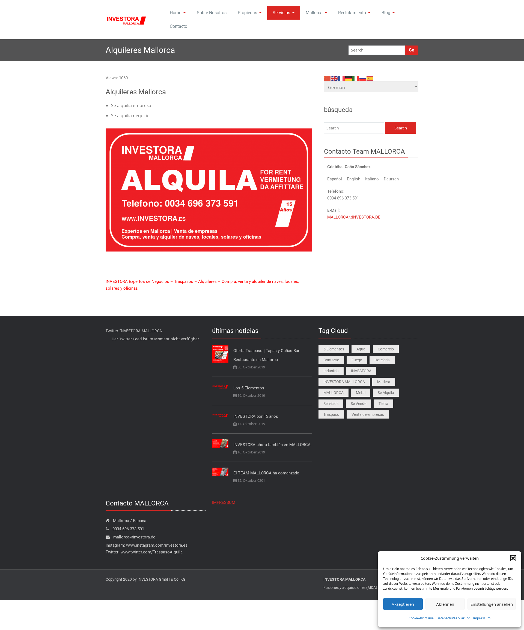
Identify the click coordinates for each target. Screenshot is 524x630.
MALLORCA (333, 392)
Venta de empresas (368, 414)
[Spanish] (370, 78)
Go (411, 50)
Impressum (481, 618)
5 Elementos (333, 349)
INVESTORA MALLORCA (344, 382)
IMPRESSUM (223, 502)
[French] (341, 78)
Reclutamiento (352, 12)
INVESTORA (361, 371)
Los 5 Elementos (248, 388)
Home (175, 12)
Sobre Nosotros (212, 12)
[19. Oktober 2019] (220, 386)
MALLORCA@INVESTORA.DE (353, 217)
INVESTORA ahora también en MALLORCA (272, 444)
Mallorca (314, 12)
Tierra (383, 403)
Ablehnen (445, 604)
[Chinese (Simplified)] (327, 78)
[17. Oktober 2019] (220, 415)
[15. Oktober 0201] (220, 471)
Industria (331, 371)
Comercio (386, 349)
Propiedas (247, 12)
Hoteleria (382, 360)
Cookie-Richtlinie (421, 618)
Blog (386, 12)
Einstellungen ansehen (492, 604)
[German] (348, 78)
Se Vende (358, 403)
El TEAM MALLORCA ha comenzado (266, 473)
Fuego (357, 360)
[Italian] (355, 78)
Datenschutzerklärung (453, 618)
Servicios (281, 12)
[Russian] (363, 78)
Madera (383, 382)
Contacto (178, 26)
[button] (513, 558)
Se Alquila (386, 392)
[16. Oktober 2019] (220, 443)
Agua (360, 349)
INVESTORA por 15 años (255, 416)
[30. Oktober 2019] (220, 354)
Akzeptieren (403, 604)
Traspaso (331, 414)
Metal (360, 392)
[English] (334, 78)
